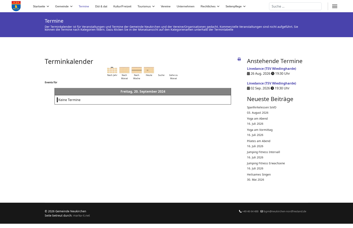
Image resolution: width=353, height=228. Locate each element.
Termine (84, 6)
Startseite (39, 6)
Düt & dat (101, 6)
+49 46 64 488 (250, 211)
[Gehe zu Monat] (173, 70)
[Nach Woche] (137, 70)
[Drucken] (239, 59)
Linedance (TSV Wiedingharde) (271, 68)
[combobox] (295, 6)
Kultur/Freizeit (122, 6)
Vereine (166, 6)
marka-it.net (81, 215)
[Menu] (334, 6)
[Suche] (161, 70)
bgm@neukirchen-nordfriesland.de (285, 211)
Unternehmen (185, 6)
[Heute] (149, 70)
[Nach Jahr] (112, 70)
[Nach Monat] (124, 70)
